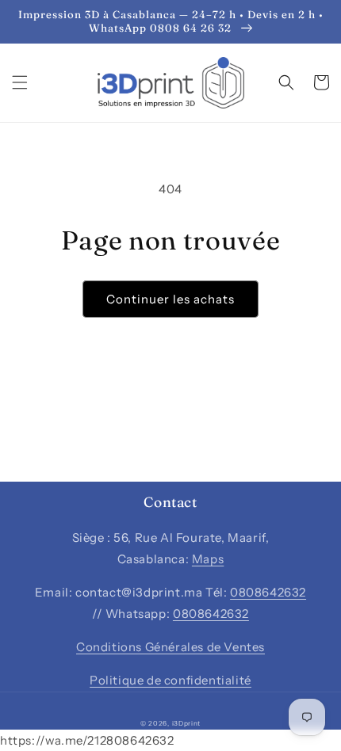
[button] (19, 82)
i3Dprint (186, 723)
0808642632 (268, 592)
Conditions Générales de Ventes (170, 646)
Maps (208, 558)
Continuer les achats (170, 299)
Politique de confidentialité (170, 680)
